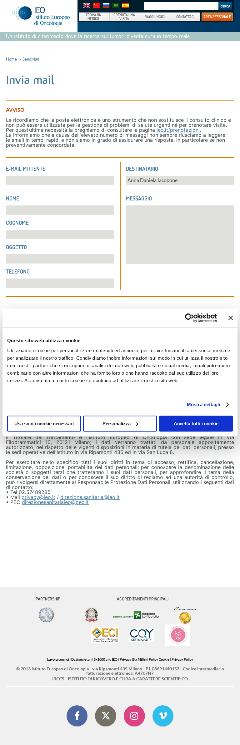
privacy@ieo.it (38, 497)
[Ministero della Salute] (91, 615)
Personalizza (116, 423)
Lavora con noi (58, 659)
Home (11, 59)
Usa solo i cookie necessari (44, 423)
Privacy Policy (182, 659)
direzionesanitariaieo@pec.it (55, 502)
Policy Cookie (159, 659)
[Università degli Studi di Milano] (46, 615)
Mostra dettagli (203, 404)
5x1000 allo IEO (106, 659)
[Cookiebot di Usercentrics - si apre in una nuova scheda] (189, 318)
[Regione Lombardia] (136, 615)
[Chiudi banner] (230, 318)
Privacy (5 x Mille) (133, 659)
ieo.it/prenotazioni (178, 130)
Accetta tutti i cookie (196, 423)
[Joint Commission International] (185, 615)
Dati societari (81, 659)
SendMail (30, 59)
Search (225, 6)
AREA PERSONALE (217, 16)
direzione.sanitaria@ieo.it (90, 497)
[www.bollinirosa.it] (177, 635)
